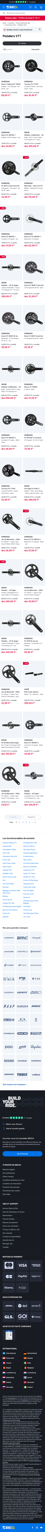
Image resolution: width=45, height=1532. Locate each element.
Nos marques (7, 1233)
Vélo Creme (27, 860)
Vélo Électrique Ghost (30, 913)
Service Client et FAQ (10, 1208)
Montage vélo (7, 1244)
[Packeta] (36, 1317)
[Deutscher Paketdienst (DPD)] (22, 1306)
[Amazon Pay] (36, 1276)
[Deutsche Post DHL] (9, 1306)
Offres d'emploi (8, 1176)
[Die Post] (36, 1306)
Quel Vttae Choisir (9, 863)
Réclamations (7, 1215)
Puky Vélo (6, 853)
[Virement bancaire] (22, 1288)
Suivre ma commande (10, 1226)
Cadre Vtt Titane (29, 873)
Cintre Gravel (7, 900)
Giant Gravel (7, 866)
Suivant (31, 817)
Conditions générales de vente (13, 1180)
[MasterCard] (9, 1265)
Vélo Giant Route (29, 849)
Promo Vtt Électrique (30, 880)
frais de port (12, 1398)
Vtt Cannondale (8, 884)
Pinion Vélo (6, 860)
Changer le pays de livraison (11, 1420)
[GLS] (9, 1317)
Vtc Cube (26, 917)
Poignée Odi (7, 870)
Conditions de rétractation (12, 1183)
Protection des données (11, 1187)
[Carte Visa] (22, 1265)
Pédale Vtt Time (29, 877)
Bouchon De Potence (10, 910)
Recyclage (6, 1194)
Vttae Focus (27, 910)
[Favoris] (30, 7)
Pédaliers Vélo (22, 25)
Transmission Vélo (10, 25)
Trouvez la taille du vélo (11, 1229)
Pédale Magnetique (30, 853)
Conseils (6, 1247)
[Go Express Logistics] (22, 1317)
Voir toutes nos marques (14, 1084)
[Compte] (35, 7)
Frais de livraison (9, 1219)
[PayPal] (22, 1276)
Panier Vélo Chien (29, 887)
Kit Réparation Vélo (30, 843)
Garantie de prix (8, 1240)
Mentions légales (9, 1169)
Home (4, 23)
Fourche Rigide (28, 890)
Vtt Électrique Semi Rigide (12, 906)
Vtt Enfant (26, 906)
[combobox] (27, 49)
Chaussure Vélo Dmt (10, 856)
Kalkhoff (5, 917)
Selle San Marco (29, 846)
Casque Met (7, 846)
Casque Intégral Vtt (10, 843)
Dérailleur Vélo (8, 873)
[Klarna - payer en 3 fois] (9, 1288)
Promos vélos (11, 18)
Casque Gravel (28, 884)
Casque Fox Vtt (28, 870)
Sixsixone (26, 897)
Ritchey (5, 896)
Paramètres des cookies (11, 1191)
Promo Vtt (6, 913)
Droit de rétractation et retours (13, 1212)
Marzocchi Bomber (30, 866)
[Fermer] (39, 29)
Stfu (4, 880)
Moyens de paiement (10, 1222)
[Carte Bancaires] (9, 1276)
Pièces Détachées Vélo (23, 23)
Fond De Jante (28, 894)
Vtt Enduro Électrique (30, 863)
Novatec (6, 887)
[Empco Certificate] (9, 1335)
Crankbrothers (28, 856)
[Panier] (41, 7)
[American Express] (36, 1265)
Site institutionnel (9, 1173)
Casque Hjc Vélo (8, 903)
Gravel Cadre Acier (9, 877)
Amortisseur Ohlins (9, 849)
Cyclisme (11, 23)
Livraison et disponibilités (12, 1236)
